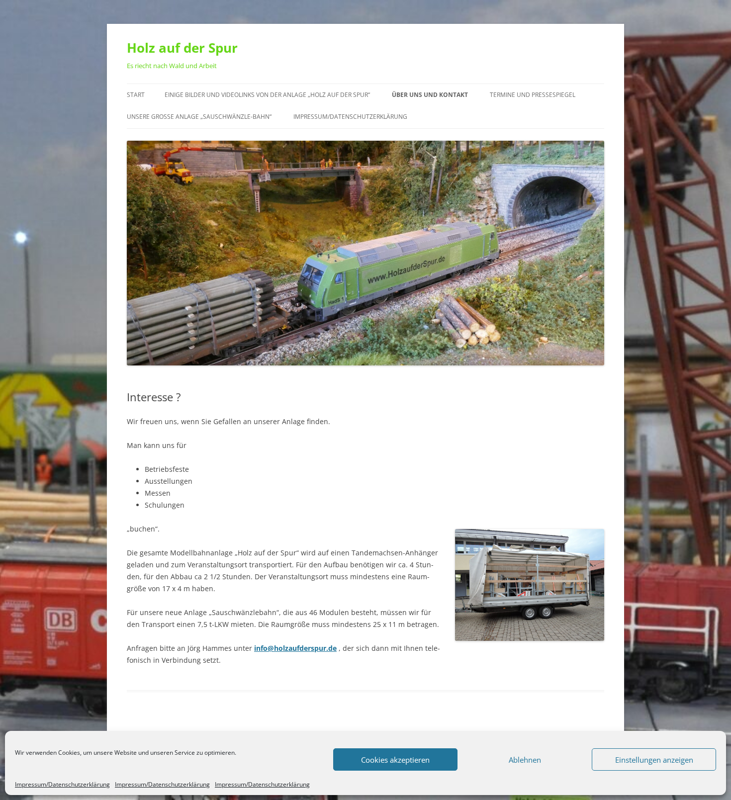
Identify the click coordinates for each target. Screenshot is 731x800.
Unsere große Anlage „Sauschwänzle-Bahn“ (199, 116)
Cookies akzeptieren (395, 760)
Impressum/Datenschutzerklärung (62, 784)
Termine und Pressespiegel (532, 94)
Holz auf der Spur (182, 48)
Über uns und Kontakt (430, 94)
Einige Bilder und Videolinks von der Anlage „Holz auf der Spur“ (267, 94)
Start (136, 94)
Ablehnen (525, 760)
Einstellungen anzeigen (654, 760)
